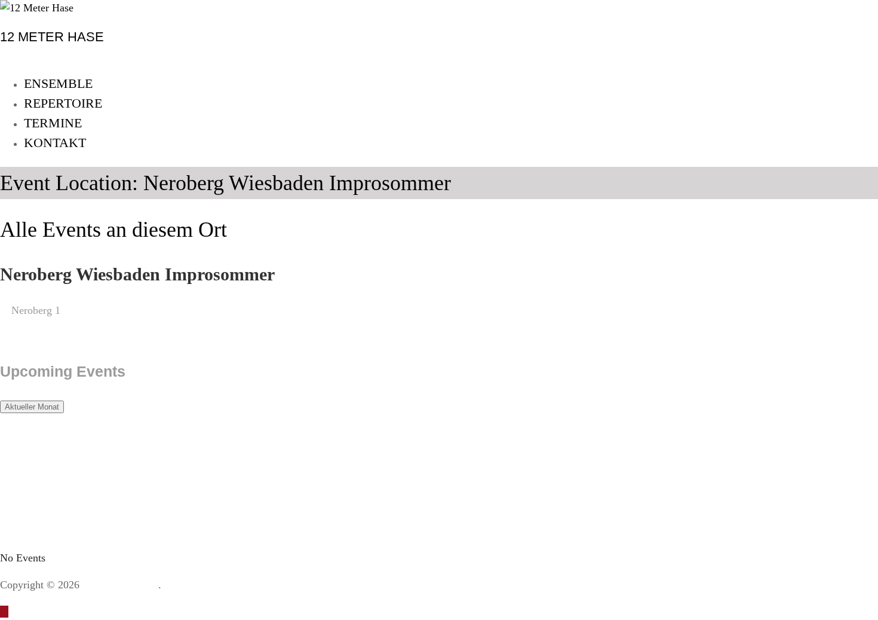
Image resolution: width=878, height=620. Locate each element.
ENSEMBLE (58, 83)
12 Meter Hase (126, 585)
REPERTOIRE (63, 103)
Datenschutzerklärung (349, 585)
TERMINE (53, 122)
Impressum (230, 585)
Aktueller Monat (32, 406)
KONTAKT (55, 142)
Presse (454, 585)
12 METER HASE (52, 36)
